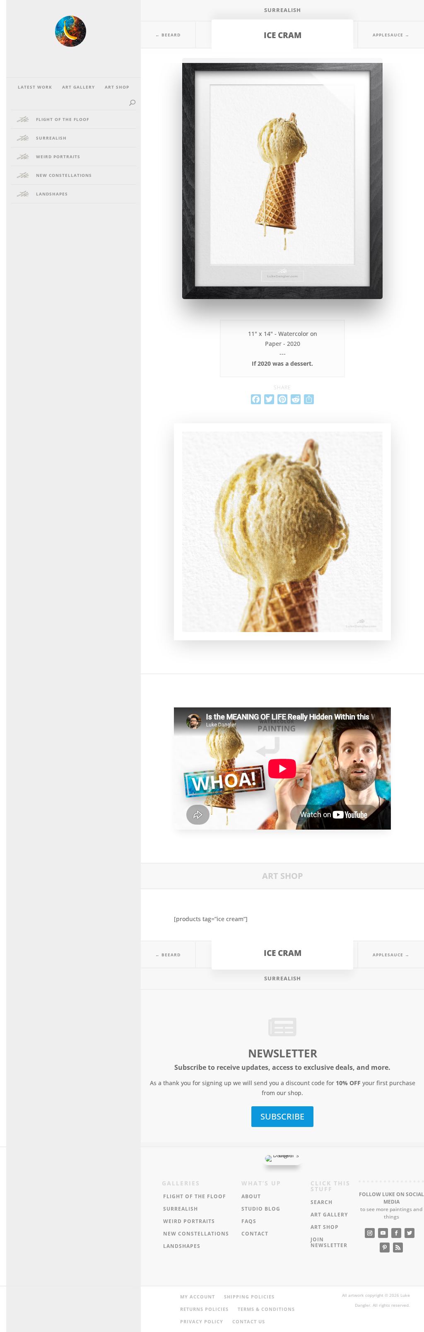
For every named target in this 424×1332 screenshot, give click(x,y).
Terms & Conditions (266, 1309)
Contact (254, 1234)
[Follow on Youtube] (383, 1233)
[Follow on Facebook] (396, 1233)
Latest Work (35, 87)
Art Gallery (78, 87)
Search (321, 1202)
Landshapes (52, 194)
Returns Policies (204, 1309)
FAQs (248, 1222)
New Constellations (64, 175)
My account (197, 1297)
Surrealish (282, 10)
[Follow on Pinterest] (385, 1247)
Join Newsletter (329, 1243)
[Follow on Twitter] (409, 1233)
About (251, 1197)
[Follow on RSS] (398, 1247)
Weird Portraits (58, 156)
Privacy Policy (201, 1322)
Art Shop (117, 87)
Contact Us (248, 1322)
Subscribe (282, 1116)
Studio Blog (260, 1209)
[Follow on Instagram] (370, 1233)
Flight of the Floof (62, 119)
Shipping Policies (249, 1297)
